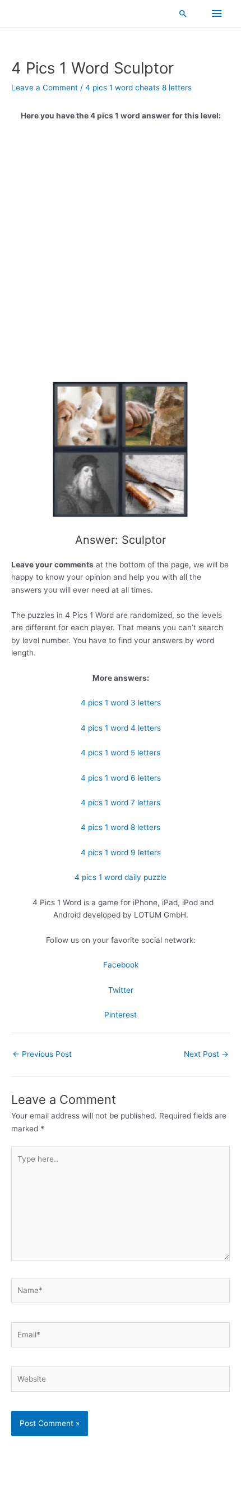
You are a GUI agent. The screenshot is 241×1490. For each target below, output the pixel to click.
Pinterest (120, 1014)
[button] (183, 13)
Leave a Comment (44, 87)
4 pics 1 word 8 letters (120, 827)
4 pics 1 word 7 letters (120, 802)
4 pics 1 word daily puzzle (120, 877)
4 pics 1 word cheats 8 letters (138, 87)
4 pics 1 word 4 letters (121, 727)
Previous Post (42, 1053)
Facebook (120, 964)
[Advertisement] (120, 254)
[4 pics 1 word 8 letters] (120, 450)
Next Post (206, 1053)
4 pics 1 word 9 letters (121, 852)
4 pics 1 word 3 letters (121, 702)
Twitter (120, 989)
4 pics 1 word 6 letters (121, 777)
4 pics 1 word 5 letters (120, 752)
